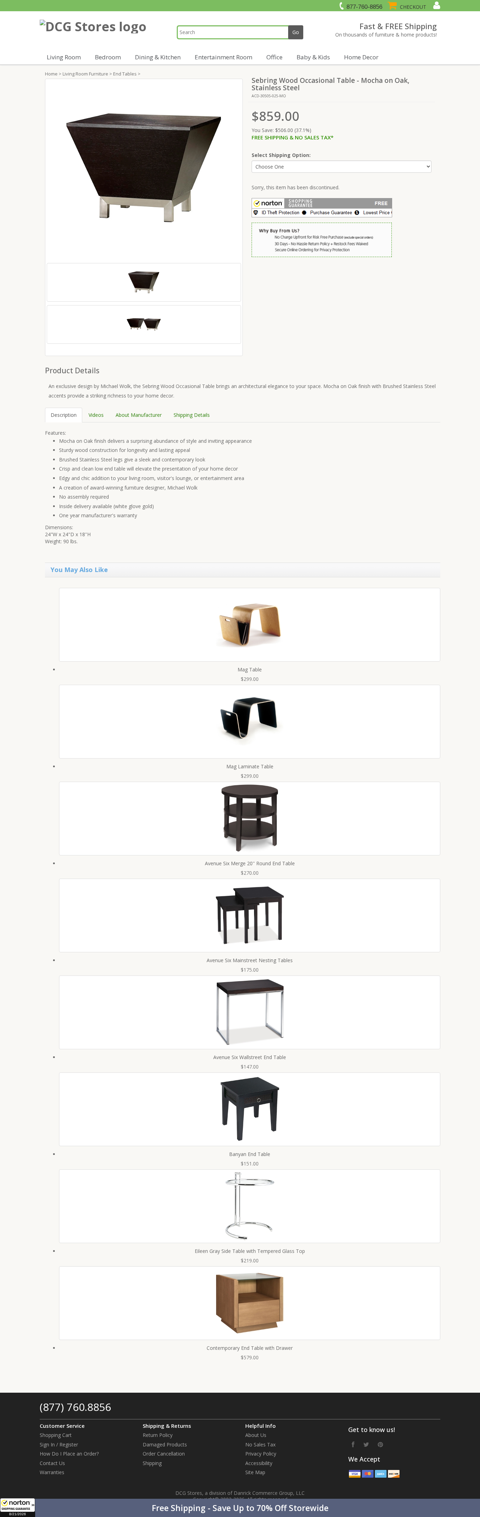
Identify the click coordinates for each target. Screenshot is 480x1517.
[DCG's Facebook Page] (353, 1444)
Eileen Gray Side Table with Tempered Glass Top (250, 1251)
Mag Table (250, 669)
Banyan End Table (249, 1154)
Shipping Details (192, 415)
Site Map (255, 1472)
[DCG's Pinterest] (380, 1444)
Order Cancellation (164, 1453)
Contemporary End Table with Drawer (250, 1348)
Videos (96, 415)
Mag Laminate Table (249, 766)
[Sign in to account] (436, 5)
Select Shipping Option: (281, 155)
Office (274, 57)
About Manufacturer (139, 415)
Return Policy (158, 1435)
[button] (240, 1508)
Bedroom (108, 57)
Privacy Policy (260, 1453)
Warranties (52, 1472)
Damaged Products (165, 1444)
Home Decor (361, 57)
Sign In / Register (59, 1444)
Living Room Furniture (85, 74)
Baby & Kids (313, 57)
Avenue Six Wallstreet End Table (249, 1057)
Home (51, 74)
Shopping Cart (56, 1435)
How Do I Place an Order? (69, 1453)
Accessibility (258, 1463)
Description (64, 415)
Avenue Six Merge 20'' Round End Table (250, 863)
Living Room (64, 57)
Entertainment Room (223, 57)
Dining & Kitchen (158, 57)
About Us (255, 1435)
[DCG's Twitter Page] (366, 1444)
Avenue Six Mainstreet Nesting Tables (250, 960)
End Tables (125, 74)
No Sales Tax (260, 1444)
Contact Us (52, 1463)
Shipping (152, 1463)
